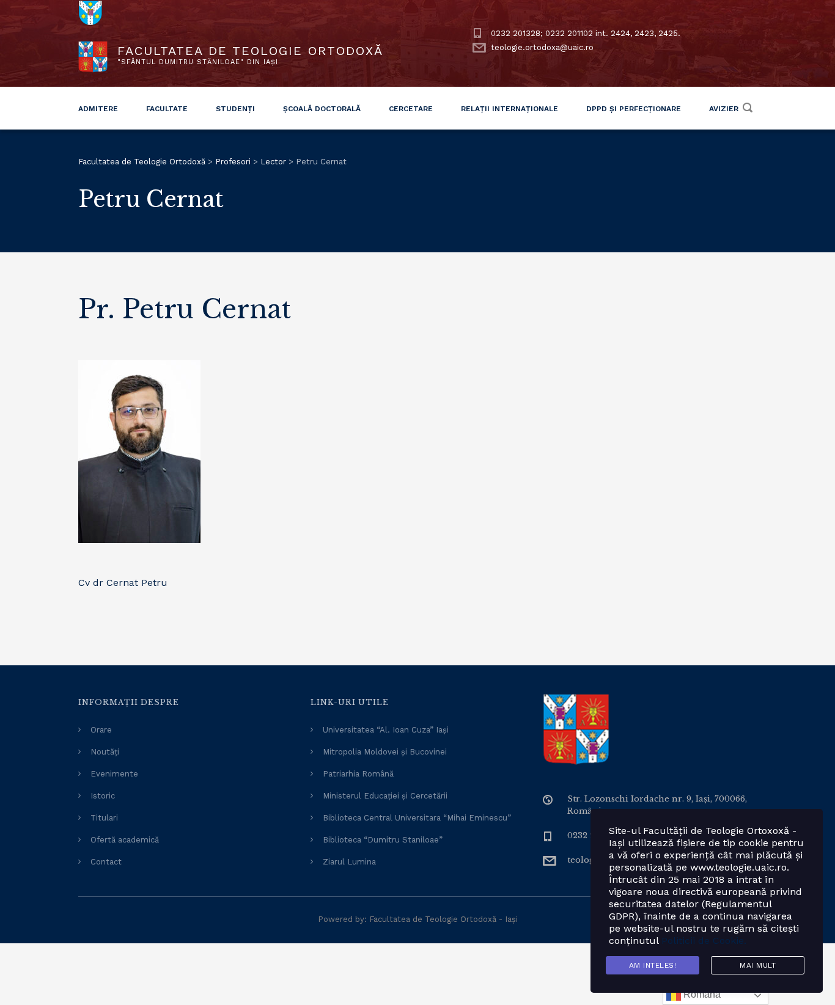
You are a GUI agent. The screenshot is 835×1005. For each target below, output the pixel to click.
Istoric (102, 795)
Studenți (235, 108)
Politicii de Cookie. (703, 940)
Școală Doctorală (322, 108)
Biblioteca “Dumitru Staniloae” (383, 839)
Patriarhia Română (358, 773)
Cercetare (411, 108)
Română (701, 994)
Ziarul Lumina (349, 861)
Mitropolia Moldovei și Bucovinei (385, 751)
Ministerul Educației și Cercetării (385, 795)
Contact (106, 861)
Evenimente (114, 773)
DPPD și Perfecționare (633, 108)
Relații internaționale (509, 108)
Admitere (98, 108)
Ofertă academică (124, 839)
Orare (101, 729)
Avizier (723, 108)
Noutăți (104, 751)
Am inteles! (653, 965)
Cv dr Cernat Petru (122, 582)
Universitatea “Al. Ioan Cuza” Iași (386, 729)
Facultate (167, 108)
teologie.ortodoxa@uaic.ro (542, 47)
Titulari (104, 817)
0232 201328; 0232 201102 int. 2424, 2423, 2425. (585, 33)
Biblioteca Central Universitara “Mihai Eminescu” (417, 817)
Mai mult (758, 965)
